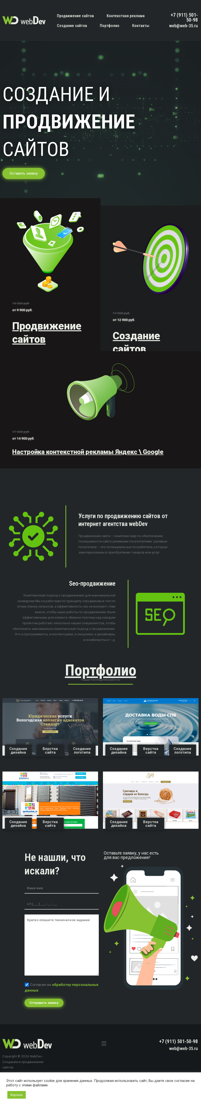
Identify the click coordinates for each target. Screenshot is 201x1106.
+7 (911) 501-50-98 (184, 17)
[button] (104, 1043)
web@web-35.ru (183, 25)
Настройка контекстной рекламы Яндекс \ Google (87, 452)
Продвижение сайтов (75, 16)
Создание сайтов (72, 25)
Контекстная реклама (126, 16)
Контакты (140, 25)
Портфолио (109, 25)
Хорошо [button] (16, 1095)
